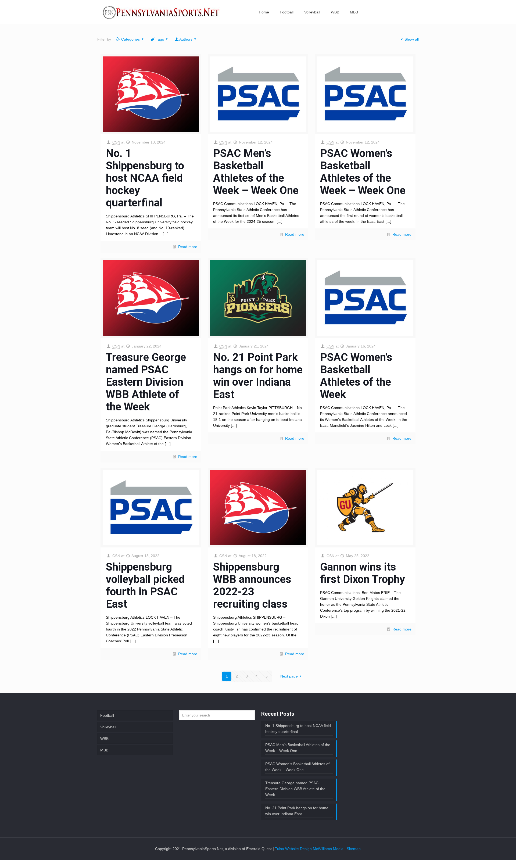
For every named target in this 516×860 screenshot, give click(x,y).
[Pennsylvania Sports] (161, 12)
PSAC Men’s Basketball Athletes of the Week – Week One (256, 172)
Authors (185, 39)
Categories (130, 39)
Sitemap (354, 849)
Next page (289, 676)
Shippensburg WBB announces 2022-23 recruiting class (252, 585)
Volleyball (108, 727)
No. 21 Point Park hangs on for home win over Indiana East (258, 376)
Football (107, 715)
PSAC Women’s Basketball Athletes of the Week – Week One (363, 172)
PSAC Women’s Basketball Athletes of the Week (356, 376)
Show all (411, 39)
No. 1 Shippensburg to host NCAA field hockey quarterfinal (145, 178)
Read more (187, 247)
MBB (104, 750)
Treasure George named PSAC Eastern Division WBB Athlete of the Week (146, 382)
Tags (160, 39)
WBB (104, 738)
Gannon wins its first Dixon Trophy (362, 573)
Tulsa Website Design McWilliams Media (310, 849)
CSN (116, 142)
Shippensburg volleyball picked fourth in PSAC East (145, 585)
